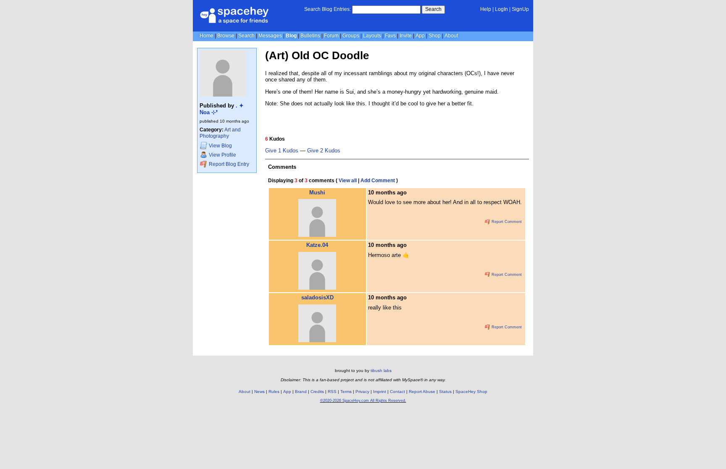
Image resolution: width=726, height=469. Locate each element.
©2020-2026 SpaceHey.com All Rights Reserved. (363, 400)
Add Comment (377, 180)
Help (485, 9)
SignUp (520, 9)
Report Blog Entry (228, 164)
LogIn (501, 9)
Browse (225, 36)
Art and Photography (220, 133)
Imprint (379, 391)
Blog (291, 36)
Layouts (372, 36)
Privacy (362, 391)
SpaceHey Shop (471, 391)
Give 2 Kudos (323, 151)
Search (433, 9)
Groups (350, 36)
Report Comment (506, 222)
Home (206, 36)
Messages (270, 36)
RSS (332, 391)
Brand (301, 391)
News (259, 391)
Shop (435, 36)
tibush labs (381, 370)
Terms (346, 391)
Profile (222, 155)
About (451, 36)
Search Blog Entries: (327, 9)
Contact (397, 391)
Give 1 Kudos (281, 151)
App (420, 36)
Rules (273, 391)
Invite (406, 36)
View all (348, 180)
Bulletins (310, 36)
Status (445, 391)
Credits (317, 391)
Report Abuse (422, 391)
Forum (331, 36)
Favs (390, 36)
